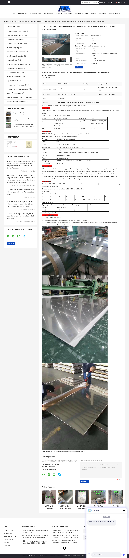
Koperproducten (12, 81)
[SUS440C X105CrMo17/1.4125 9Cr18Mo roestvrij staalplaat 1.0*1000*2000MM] (115, 497)
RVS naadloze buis (13, 73)
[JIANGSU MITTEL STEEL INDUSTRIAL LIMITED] (64, 9)
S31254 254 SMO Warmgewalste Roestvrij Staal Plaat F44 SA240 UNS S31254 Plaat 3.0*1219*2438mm (65, 542)
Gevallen (102, 13)
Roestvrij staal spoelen (15, 39)
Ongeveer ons (35, 13)
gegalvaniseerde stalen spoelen (18, 97)
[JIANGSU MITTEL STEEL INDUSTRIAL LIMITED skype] (25, 236)
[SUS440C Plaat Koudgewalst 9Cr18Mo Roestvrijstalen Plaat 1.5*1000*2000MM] (98, 497)
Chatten (79, 67)
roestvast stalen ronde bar (16, 52)
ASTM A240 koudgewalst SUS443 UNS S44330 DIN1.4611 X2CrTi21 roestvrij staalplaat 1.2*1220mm (49, 507)
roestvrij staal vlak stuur (15, 44)
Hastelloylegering (13, 48)
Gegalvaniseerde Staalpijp (16, 101)
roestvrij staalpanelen (52, 451)
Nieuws (93, 13)
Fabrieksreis (48, 13)
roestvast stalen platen (15, 35)
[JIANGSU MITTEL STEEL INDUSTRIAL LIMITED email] (9, 236)
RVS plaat (82, 451)
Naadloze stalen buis (14, 77)
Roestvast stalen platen (26, 21)
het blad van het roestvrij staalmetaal (68, 451)
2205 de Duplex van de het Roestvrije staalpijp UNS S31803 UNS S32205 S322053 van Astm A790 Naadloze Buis (36, 542)
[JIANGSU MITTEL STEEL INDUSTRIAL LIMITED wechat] (19, 236)
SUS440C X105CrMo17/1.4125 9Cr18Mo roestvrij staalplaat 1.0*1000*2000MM (115, 507)
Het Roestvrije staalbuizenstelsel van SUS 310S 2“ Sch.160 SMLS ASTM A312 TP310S (36, 537)
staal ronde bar (12, 60)
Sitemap (7, 545)
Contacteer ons (81, 13)
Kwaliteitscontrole (64, 13)
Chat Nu (110, 2)
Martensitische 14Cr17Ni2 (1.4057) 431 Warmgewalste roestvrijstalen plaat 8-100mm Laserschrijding (66, 536)
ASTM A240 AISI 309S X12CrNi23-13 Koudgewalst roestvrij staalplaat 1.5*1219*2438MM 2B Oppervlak (66, 507)
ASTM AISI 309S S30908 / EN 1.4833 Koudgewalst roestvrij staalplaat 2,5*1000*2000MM (82, 507)
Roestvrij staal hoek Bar (15, 56)
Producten (22, 13)
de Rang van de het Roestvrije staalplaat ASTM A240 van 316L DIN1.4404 (66, 531)
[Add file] (89, 555)
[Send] (124, 555)
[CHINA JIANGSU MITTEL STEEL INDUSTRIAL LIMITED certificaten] (12, 144)
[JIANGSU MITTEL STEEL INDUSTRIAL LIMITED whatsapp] (14, 236)
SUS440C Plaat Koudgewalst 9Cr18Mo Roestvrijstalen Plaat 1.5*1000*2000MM (98, 507)
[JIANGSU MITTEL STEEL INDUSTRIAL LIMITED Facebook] (9, 2)
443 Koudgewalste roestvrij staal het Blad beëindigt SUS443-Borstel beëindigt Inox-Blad (24, 126)
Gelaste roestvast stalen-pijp (17, 64)
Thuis (6, 21)
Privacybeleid (26, 556)
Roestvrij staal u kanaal (15, 68)
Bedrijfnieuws (114, 13)
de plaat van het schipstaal (16, 85)
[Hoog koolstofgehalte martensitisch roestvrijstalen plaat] (8, 114)
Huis (13, 13)
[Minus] (124, 510)
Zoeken (101, 2)
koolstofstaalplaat (13, 93)
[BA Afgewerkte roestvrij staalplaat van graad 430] (8, 119)
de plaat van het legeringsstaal (17, 89)
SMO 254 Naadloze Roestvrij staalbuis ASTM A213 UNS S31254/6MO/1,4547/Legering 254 (35, 531)
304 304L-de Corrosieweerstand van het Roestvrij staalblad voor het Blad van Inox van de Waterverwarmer (57, 65)
